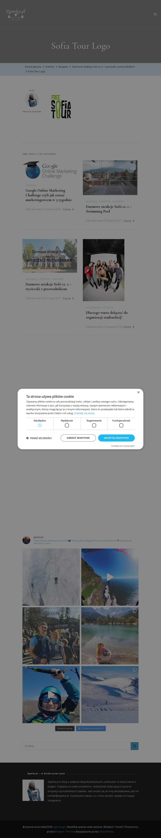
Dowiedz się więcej (84, 413)
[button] (39, 438)
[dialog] (80, 419)
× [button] (138, 392)
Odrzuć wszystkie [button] (78, 437)
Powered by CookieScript (123, 446)
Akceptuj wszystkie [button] (116, 437)
